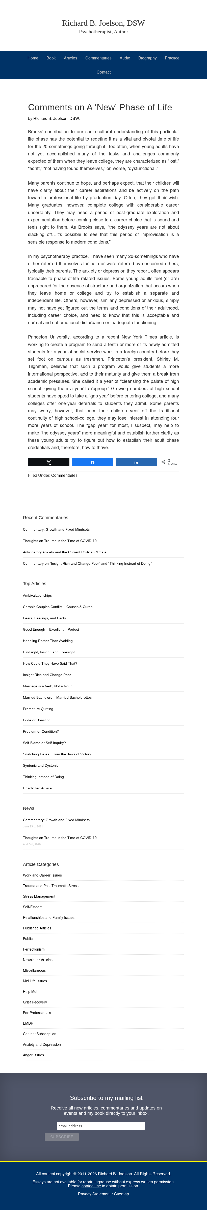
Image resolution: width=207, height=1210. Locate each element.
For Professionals (37, 1012)
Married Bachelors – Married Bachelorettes (57, 697)
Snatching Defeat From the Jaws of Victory (57, 754)
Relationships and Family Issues (48, 917)
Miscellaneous (34, 970)
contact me (91, 1186)
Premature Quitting (38, 709)
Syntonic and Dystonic (40, 765)
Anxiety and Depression (42, 1044)
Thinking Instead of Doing (43, 777)
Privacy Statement (94, 1194)
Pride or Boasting (36, 720)
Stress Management (39, 896)
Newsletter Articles (38, 959)
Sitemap (121, 1194)
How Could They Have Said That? (50, 663)
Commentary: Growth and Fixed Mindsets (56, 529)
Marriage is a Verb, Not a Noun (47, 686)
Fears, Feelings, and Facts (44, 618)
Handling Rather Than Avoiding (48, 641)
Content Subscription (39, 1033)
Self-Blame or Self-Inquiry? (44, 743)
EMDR (28, 1023)
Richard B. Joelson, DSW (103, 22)
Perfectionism (34, 949)
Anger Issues (33, 1054)
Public (28, 938)
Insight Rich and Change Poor (47, 675)
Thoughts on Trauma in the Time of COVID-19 (60, 541)
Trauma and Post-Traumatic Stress (51, 885)
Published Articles (37, 927)
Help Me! (30, 991)
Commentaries (64, 475)
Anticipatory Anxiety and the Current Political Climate (65, 552)
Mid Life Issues (35, 980)
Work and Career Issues (42, 875)
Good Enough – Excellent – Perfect (51, 629)
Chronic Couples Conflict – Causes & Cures (57, 607)
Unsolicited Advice (37, 788)
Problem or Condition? (41, 731)
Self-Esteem (32, 906)
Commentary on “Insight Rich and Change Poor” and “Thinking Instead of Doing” (87, 563)
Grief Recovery (35, 1001)
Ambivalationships (37, 595)
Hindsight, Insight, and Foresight (49, 652)
